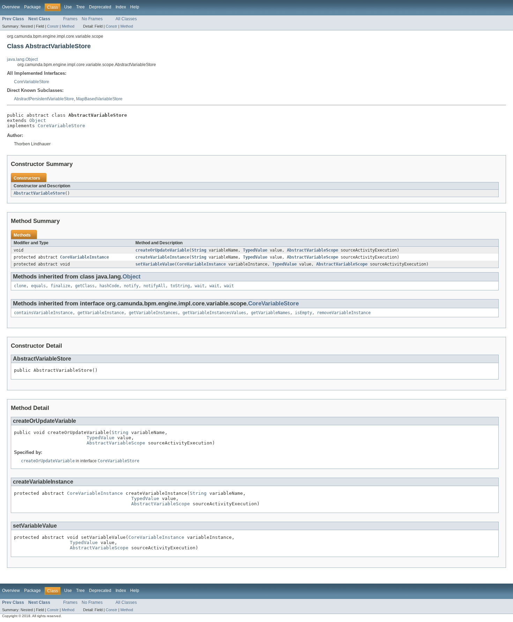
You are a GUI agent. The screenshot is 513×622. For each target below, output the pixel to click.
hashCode (109, 285)
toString (180, 285)
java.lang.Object (22, 59)
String (199, 250)
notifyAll (154, 285)
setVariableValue (154, 264)
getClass (85, 285)
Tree (80, 7)
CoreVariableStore (31, 81)
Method (68, 26)
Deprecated (100, 7)
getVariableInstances (153, 312)
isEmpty (303, 312)
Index (121, 7)
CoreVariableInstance (84, 257)
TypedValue (255, 250)
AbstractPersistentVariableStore (44, 98)
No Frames (92, 18)
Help (134, 7)
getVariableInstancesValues (214, 312)
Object (37, 120)
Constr (53, 26)
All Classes (126, 18)
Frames (70, 18)
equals (38, 285)
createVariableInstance (162, 257)
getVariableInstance (100, 312)
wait (200, 285)
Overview (11, 7)
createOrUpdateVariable (162, 250)
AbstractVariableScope (312, 250)
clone (20, 285)
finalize (60, 285)
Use (68, 7)
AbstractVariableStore (39, 193)
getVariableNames (270, 312)
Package (32, 7)
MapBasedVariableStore (99, 98)
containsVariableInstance (43, 312)
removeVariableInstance (344, 312)
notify (131, 285)
